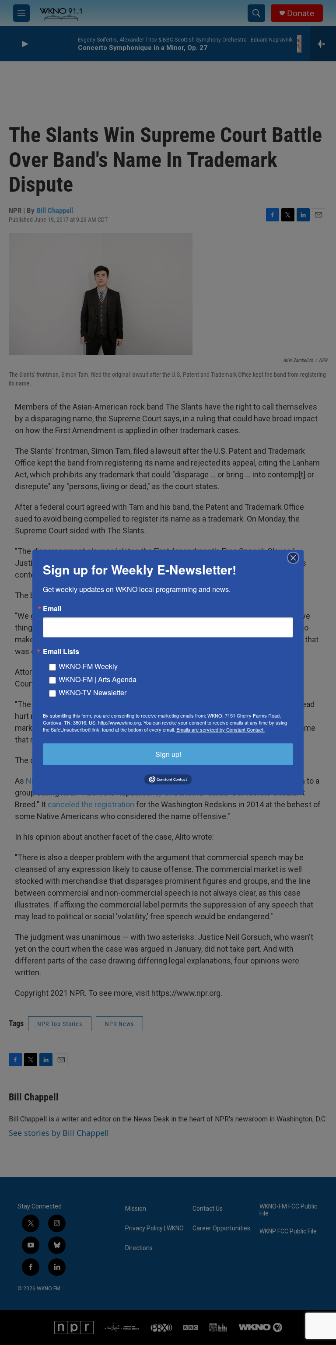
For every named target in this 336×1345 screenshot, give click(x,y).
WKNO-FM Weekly (88, 666)
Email (52, 608)
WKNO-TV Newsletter (92, 692)
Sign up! (168, 754)
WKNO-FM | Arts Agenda (97, 679)
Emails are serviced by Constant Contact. (220, 729)
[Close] (295, 558)
